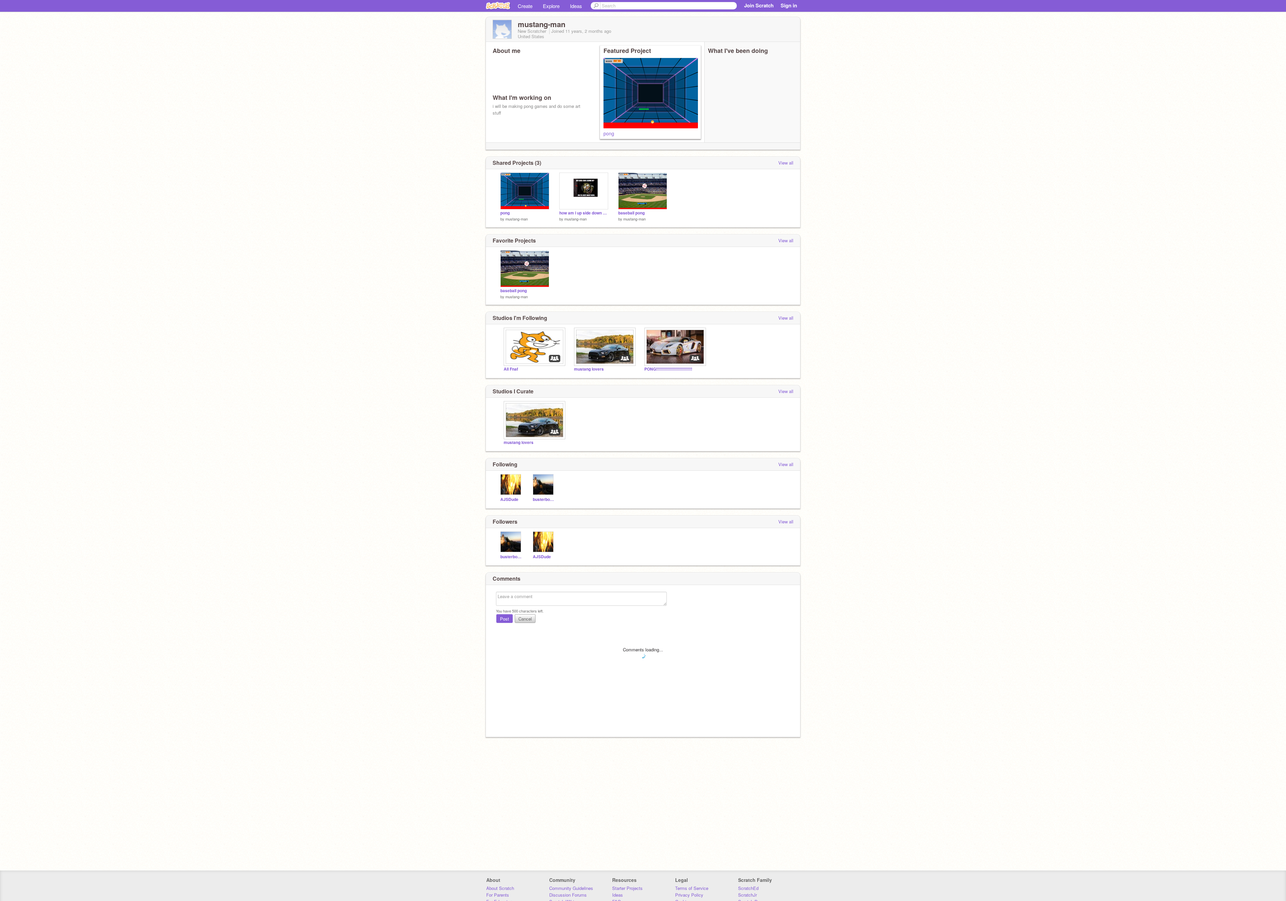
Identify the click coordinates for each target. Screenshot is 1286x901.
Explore (551, 5)
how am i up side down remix (583, 213)
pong (608, 133)
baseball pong (631, 213)
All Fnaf (511, 369)
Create (525, 5)
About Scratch (500, 888)
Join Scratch (759, 5)
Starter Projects (627, 888)
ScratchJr (747, 895)
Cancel (525, 619)
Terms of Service (691, 888)
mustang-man (516, 218)
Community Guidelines (571, 888)
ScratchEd (748, 888)
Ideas (576, 5)
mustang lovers (589, 369)
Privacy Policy (689, 895)
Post (504, 619)
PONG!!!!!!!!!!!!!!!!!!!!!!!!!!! (668, 369)
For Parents (497, 895)
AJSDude (509, 499)
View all (785, 162)
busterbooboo (544, 499)
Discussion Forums (568, 895)
